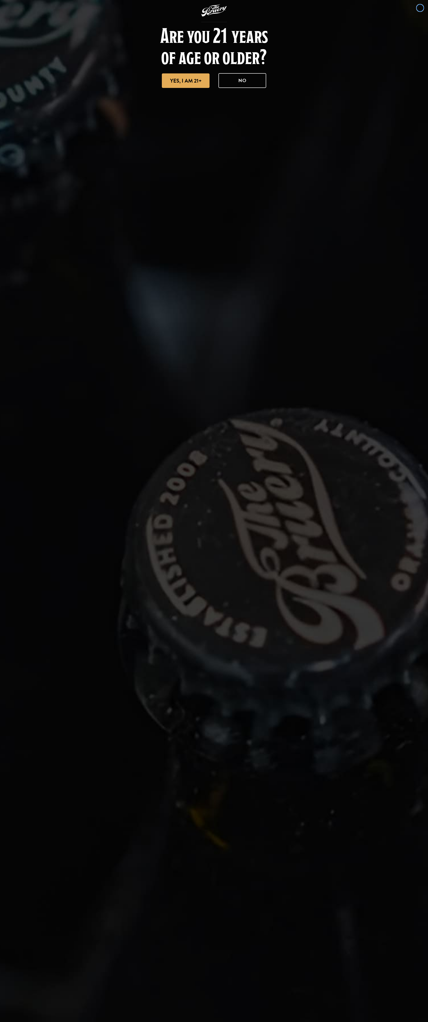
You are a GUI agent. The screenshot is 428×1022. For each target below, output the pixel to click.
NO (242, 80)
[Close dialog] (420, 7)
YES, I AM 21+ (186, 81)
